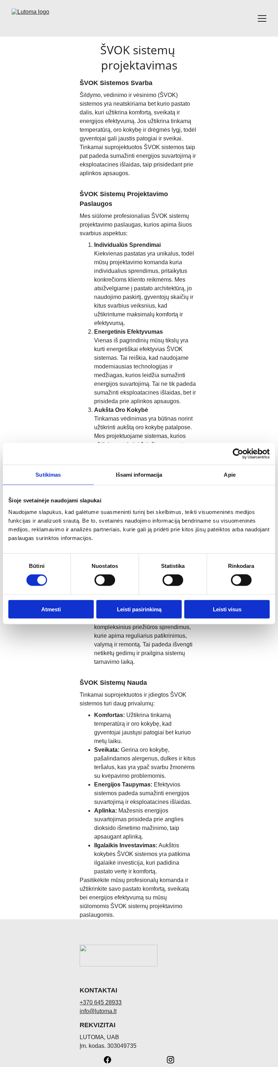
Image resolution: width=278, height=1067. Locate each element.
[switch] (104, 580)
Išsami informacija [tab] (139, 475)
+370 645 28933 (101, 1002)
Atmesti (51, 609)
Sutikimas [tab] (48, 475)
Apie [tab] (229, 475)
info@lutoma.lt (98, 1011)
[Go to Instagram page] (170, 1059)
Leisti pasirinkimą (139, 609)
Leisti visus (227, 609)
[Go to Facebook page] (111, 1059)
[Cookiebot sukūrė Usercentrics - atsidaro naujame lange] (238, 453)
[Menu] (262, 18)
